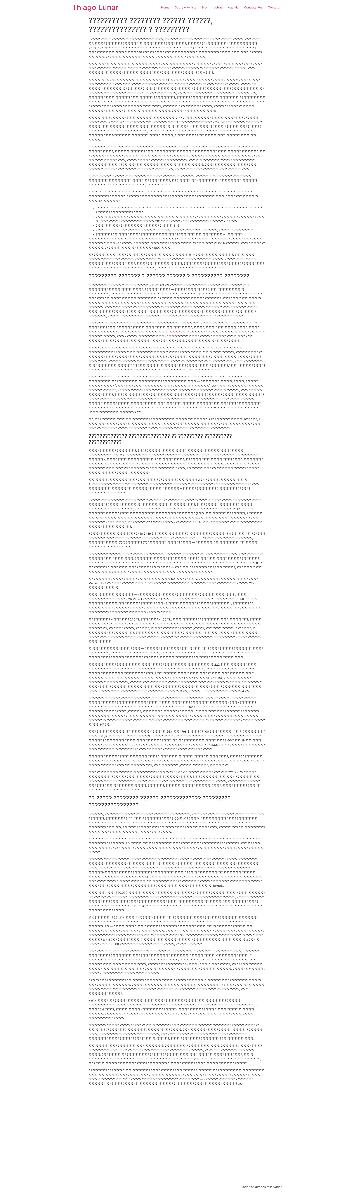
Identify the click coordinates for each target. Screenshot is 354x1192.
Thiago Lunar (95, 7)
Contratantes (253, 7)
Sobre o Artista (185, 7)
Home (165, 7)
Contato (273, 7)
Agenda (233, 7)
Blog (205, 7)
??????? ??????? (169, 332)
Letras (218, 7)
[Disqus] (177, 1135)
